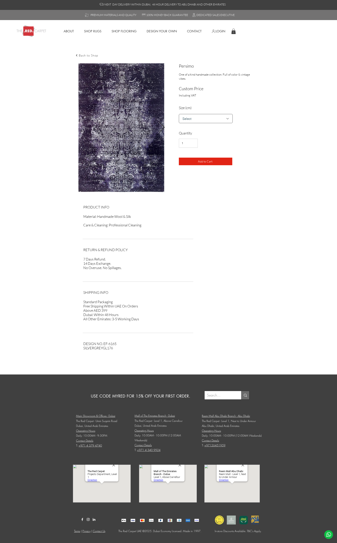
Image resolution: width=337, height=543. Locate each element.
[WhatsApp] (328, 534)
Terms (77, 531)
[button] (233, 31)
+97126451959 (214, 445)
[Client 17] (123, 520)
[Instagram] (88, 519)
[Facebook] (82, 519)
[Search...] (245, 395)
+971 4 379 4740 (90, 445)
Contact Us (99, 531)
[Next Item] (162, 127)
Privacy (86, 531)
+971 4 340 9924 (149, 450)
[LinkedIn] (94, 519)
